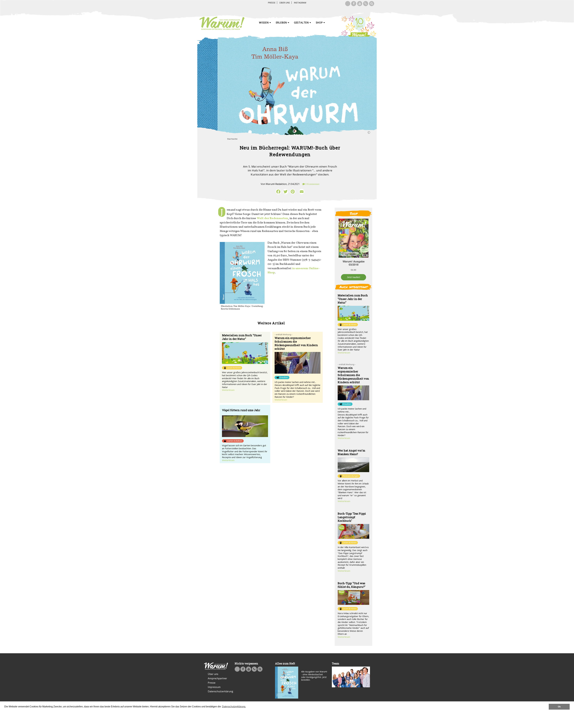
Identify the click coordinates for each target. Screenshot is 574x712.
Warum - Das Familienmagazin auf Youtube (359, 3)
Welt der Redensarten (272, 218)
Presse (271, 2)
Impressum (214, 687)
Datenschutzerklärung (218, 691)
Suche (371, 3)
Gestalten (302, 22)
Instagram (300, 2)
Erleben (282, 22)
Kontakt (365, 3)
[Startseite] (222, 23)
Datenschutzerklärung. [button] (234, 706)
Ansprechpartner (217, 678)
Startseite (232, 139)
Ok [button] (559, 706)
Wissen (264, 22)
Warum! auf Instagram (347, 3)
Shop (319, 22)
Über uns (284, 2)
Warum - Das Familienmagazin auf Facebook (353, 3)
